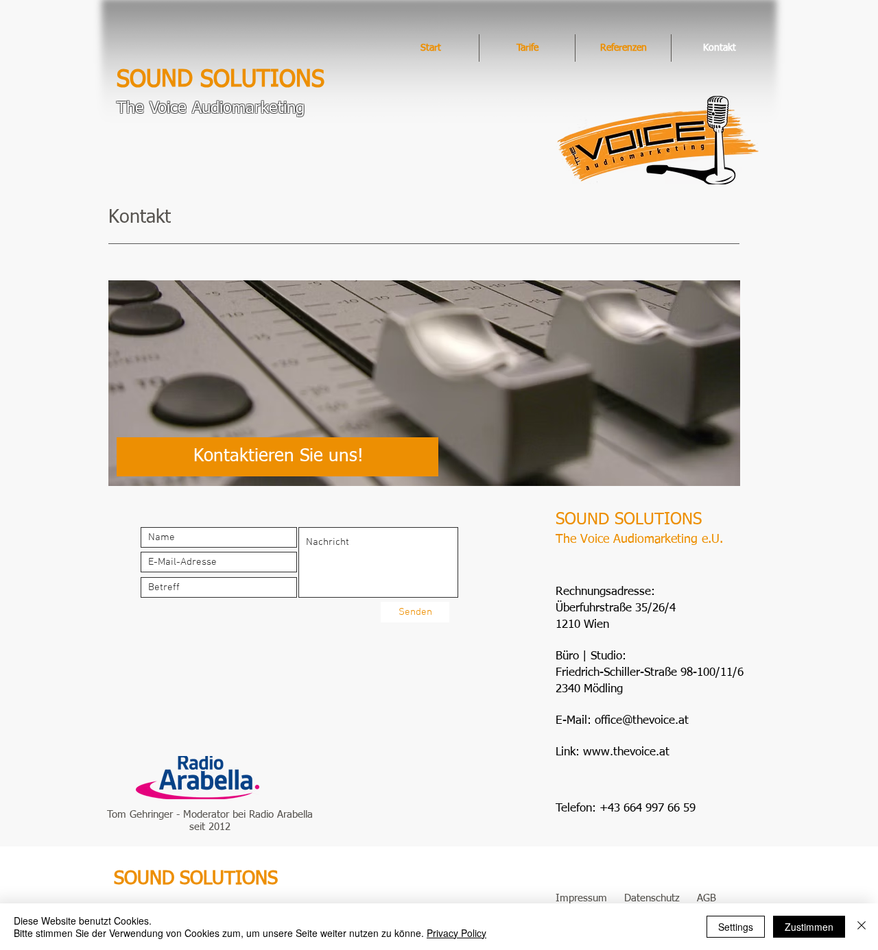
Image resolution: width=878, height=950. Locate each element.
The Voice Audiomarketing (211, 108)
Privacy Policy (456, 933)
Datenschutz (652, 898)
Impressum (581, 898)
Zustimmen (809, 927)
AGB (706, 898)
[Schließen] (861, 926)
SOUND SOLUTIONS (220, 80)
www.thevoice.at (626, 752)
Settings (735, 927)
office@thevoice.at (642, 721)
